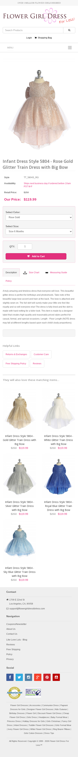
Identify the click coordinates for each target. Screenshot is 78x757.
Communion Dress (50, 705)
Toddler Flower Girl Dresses (41, 725)
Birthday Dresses (17, 713)
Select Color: (13, 212)
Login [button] (29, 38)
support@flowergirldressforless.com (27, 608)
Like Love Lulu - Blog (16, 639)
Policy (9, 654)
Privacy (10, 659)
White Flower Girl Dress (40, 729)
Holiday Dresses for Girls (33, 721)
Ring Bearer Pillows (61, 729)
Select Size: (12, 226)
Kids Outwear (61, 709)
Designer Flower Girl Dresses (40, 709)
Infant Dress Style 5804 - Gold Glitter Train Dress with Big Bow (19, 440)
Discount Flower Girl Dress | (50, 713)
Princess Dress (14, 721)
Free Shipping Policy (16, 363)
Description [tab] (11, 272)
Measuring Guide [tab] (58, 272)
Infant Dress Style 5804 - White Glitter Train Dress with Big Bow (58, 440)
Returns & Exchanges (16, 354)
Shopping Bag (44, 38)
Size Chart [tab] (34, 272)
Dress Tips (49, 733)
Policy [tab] (9, 281)
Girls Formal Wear (63, 725)
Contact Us (11, 634)
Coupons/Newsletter (16, 624)
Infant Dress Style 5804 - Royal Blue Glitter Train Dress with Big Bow (58, 506)
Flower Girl (31, 713)
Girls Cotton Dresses (33, 733)
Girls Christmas (53, 721)
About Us (10, 629)
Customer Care (41, 354)
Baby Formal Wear (59, 717)
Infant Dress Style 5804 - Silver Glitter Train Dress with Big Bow (19, 506)
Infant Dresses (20, 725)
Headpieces (44, 717)
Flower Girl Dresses (19, 705)
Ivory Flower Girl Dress (18, 729)
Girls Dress (32, 717)
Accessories (35, 705)
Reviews (37, 363)
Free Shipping (13, 649)
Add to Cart (37, 256)
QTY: (12, 246)
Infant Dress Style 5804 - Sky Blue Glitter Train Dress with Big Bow (19, 572)
